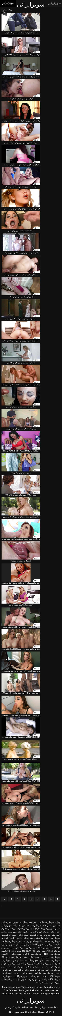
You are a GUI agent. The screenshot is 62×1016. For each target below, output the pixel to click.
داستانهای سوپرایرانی (33, 928)
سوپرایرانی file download (34, 951)
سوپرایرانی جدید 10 (11, 957)
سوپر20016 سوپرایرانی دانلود (29, 944)
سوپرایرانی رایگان (44, 973)
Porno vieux (38, 990)
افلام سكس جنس (12, 1007)
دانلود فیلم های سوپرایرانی (15, 932)
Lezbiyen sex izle (29, 1007)
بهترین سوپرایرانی (30, 922)
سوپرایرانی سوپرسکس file (48, 982)
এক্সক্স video (52, 1007)
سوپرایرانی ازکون (32, 954)
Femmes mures (31, 993)
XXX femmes (10, 990)
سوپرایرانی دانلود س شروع (47, 970)
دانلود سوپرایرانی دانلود (12, 928)
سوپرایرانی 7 (8, 947)
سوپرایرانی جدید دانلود (49, 960)
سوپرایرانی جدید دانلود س (25, 960)
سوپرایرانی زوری (23, 973)
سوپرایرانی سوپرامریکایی (14, 979)
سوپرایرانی (20, 947)
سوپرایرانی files (52, 954)
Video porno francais (12, 993)
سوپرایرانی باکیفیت (11, 954)
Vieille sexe (51, 990)
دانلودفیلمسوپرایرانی (32, 941)
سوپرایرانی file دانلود (11, 951)
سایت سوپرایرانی (52, 944)
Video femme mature (32, 987)
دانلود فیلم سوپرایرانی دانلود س (45, 932)
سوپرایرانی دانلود (34, 966)
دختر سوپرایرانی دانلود (12, 941)
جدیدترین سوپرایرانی (11, 922)
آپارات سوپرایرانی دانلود (49, 922)
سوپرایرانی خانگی (44, 963)
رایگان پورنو (7, 10)
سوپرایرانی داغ (53, 966)
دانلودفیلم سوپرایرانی (50, 935)
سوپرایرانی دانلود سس (23, 970)
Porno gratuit (25, 990)
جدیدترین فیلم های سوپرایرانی (45, 925)
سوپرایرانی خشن (27, 963)
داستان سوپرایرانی (52, 928)
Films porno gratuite (50, 993)
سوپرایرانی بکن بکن (50, 957)
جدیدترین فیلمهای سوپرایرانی (15, 925)
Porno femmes (51, 987)
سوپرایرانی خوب (9, 963)
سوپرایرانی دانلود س (13, 966)
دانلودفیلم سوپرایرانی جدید (25, 935)
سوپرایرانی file (53, 951)
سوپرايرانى (32, 947)
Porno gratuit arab (11, 987)
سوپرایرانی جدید (31, 957)
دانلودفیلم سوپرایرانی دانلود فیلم (27, 938)
